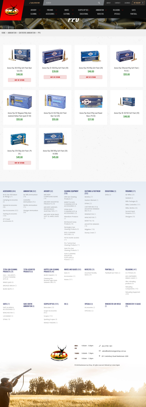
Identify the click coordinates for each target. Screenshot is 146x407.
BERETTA (89, 221)
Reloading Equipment (132, 293)
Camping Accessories (10, 201)
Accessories (50, 14)
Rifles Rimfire (131, 208)
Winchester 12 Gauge (133, 305)
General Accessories (10, 206)
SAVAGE (129, 198)
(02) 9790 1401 (35, 3)
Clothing (67, 14)
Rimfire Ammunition (30, 206)
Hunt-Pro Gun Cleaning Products (71, 249)
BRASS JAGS (8, 282)
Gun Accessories (10, 210)
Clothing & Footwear (92, 192)
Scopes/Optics (83, 10)
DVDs (108, 195)
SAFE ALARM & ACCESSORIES (9, 308)
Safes (134, 10)
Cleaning (33, 14)
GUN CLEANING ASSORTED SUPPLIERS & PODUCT (69, 257)
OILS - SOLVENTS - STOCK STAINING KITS (9, 277)
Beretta (89, 197)
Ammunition (100, 10)
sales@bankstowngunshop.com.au (114, 351)
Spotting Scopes (50, 319)
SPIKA (88, 203)
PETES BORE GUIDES (71, 239)
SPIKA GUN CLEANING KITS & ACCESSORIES (70, 211)
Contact (117, 3)
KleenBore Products (71, 218)
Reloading (116, 10)
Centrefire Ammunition (27, 32)
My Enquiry (138, 3)
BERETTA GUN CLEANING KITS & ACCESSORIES (70, 204)
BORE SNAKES (50, 275)
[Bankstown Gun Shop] (12, 9)
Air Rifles (129, 195)
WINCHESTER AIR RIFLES (113, 305)
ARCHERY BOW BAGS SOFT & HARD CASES (51, 216)
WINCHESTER (90, 217)
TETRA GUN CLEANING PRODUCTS (10, 270)
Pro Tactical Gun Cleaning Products (72, 244)
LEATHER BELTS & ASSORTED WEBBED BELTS (92, 209)
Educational (84, 14)
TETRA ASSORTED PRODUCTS (29, 270)
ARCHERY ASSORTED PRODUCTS (51, 203)
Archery (33, 10)
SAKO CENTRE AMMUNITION (28, 305)
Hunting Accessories (10, 215)
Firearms (50, 10)
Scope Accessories (50, 312)
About (109, 3)
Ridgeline (89, 229)
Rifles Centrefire (132, 205)
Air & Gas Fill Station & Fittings (10, 196)
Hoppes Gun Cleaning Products (51, 270)
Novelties (100, 14)
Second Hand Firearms (130, 212)
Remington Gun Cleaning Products (71, 228)
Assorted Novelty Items (91, 274)
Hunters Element (91, 200)
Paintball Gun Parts (112, 273)
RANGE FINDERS (51, 323)
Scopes (48, 316)
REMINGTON (90, 214)
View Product (19, 61)
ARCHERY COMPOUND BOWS (51, 197)
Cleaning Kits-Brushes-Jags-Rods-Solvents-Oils (51, 280)
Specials (117, 14)
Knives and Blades (72, 269)
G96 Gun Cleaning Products (70, 198)
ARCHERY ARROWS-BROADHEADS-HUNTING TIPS (51, 209)
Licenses (127, 3)
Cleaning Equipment (71, 192)
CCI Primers (130, 273)
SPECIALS (89, 311)
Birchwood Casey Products (70, 223)
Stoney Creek (90, 233)
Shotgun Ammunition (30, 211)
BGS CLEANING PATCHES (69, 233)
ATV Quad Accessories (8, 220)
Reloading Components (131, 288)
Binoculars (49, 307)
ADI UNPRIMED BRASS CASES (131, 277)
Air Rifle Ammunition (30, 196)
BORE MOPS (8, 289)
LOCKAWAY (8, 316)
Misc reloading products (130, 282)
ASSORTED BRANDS (92, 225)
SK (66, 304)
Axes (66, 273)
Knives (67, 10)
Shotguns (130, 217)
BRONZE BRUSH (10, 286)
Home (3, 32)
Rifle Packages (131, 201)
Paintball (133, 14)
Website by (112, 365)
